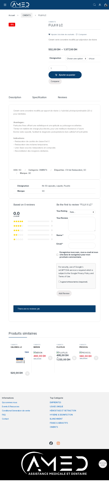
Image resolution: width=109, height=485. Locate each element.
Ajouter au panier (67, 75)
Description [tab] (15, 97)
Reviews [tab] (62, 97)
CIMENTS (27, 15)
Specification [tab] (39, 97)
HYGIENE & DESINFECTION (61, 415)
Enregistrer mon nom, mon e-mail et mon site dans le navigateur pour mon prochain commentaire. (79, 254)
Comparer (82, 34)
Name (59, 235)
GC (84, 170)
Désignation (55, 58)
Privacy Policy (84, 273)
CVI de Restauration (73, 170)
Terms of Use (64, 276)
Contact (5, 419)
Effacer (92, 59)
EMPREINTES (55, 402)
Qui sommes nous (9, 402)
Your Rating (61, 211)
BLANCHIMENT (56, 419)
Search (94, 4)
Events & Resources (10, 406)
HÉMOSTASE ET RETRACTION (63, 410)
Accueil (12, 15)
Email (59, 244)
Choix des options (73, 358)
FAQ (4, 415)
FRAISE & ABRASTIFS (59, 423)
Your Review (62, 218)
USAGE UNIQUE (56, 406)
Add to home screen (103, 464)
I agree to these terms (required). (74, 282)
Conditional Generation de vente (16, 410)
